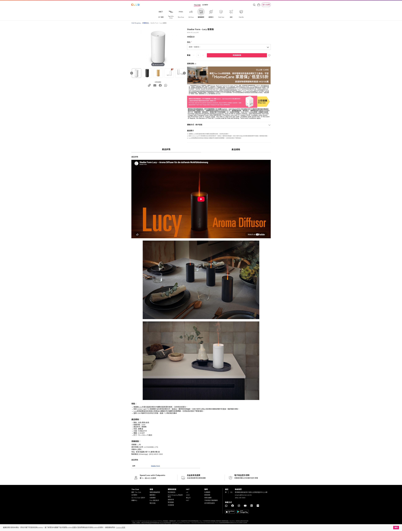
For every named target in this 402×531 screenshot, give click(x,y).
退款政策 (171, 500)
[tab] (166, 149)
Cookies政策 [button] (120, 527)
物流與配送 (171, 492)
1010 (187, 495)
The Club (197, 5)
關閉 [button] (396, 527)
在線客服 (171, 505)
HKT (187, 500)
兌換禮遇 (153, 498)
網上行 (188, 498)
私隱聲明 (207, 492)
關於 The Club (136, 492)
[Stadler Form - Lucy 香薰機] (147, 73)
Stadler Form (155, 466)
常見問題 (171, 502)
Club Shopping (136, 23)
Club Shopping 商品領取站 (175, 496)
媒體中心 (134, 500)
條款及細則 (208, 498)
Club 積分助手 (154, 500)
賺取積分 (153, 495)
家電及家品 (145, 23)
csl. (187, 492)
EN (231, 492)
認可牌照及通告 (209, 503)
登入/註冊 (266, 5)
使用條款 (207, 495)
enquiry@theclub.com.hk (243, 495)
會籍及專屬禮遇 (155, 492)
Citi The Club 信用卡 (138, 498)
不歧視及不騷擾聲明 (211, 500)
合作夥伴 (205, 5)
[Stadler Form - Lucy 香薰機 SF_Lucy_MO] (136, 73)
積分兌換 (153, 503)
